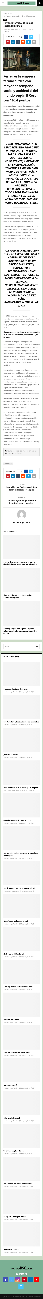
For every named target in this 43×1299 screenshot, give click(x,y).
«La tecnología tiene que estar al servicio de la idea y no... (20, 854)
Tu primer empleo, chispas (13, 1151)
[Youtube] (36, 1279)
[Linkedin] (30, 1279)
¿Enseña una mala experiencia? (15, 921)
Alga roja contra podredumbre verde (18, 986)
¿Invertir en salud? (10, 754)
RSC (5, 19)
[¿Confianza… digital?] (21, 1234)
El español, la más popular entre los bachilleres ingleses (17, 596)
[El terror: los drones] (21, 1005)
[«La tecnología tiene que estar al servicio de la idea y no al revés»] (21, 838)
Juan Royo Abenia (11, 692)
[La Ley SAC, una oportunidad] (21, 1201)
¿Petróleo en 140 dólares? (13, 954)
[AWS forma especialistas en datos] (21, 1037)
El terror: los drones (11, 1019)
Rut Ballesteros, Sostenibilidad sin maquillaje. (21, 721)
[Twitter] (11, 1279)
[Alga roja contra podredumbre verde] (21, 972)
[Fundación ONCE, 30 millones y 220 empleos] (21, 772)
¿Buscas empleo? (10, 1085)
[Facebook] (5, 1279)
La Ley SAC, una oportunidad (14, 1216)
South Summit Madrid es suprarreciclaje (19, 888)
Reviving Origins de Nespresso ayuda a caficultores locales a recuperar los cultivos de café (20, 631)
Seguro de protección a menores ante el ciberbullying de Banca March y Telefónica (20, 563)
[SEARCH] (37, 646)
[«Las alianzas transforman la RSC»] (21, 805)
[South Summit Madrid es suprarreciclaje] (21, 873)
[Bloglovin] (21, 1286)
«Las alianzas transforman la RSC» (17, 820)
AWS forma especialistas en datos (16, 1052)
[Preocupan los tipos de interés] (21, 674)
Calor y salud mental (11, 1118)
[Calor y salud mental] (21, 1103)
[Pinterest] (24, 1279)
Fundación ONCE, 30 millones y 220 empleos (21, 787)
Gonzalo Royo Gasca (12, 790)
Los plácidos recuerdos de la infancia (17, 1183)
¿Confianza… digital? (11, 1249)
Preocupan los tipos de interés (15, 689)
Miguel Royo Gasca (12, 29)
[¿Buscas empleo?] (21, 1070)
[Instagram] (17, 1279)
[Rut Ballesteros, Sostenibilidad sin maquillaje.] (21, 707)
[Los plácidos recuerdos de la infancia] (21, 1169)
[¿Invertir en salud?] (21, 740)
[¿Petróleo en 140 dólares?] (21, 939)
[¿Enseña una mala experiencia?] (21, 906)
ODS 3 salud (8, 463)
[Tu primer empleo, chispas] (21, 1136)
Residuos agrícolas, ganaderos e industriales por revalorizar (21, 502)
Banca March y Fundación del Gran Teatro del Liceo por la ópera (21, 489)
